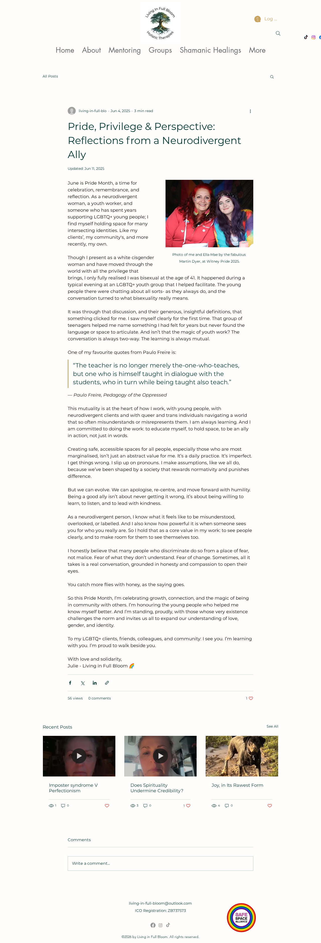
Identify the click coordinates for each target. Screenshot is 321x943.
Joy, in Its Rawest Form (237, 785)
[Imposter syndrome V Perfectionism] (79, 756)
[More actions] (250, 111)
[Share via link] (107, 682)
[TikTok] (168, 925)
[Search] (278, 33)
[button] (272, 76)
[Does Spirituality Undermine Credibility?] (160, 756)
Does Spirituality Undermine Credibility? (156, 788)
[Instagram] (160, 925)
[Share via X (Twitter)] (82, 682)
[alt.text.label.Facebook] (152, 925)
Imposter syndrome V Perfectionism (73, 788)
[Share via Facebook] (70, 682)
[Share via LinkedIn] (94, 682)
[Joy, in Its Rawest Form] (242, 756)
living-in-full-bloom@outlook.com (160, 903)
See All (272, 726)
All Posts (50, 76)
